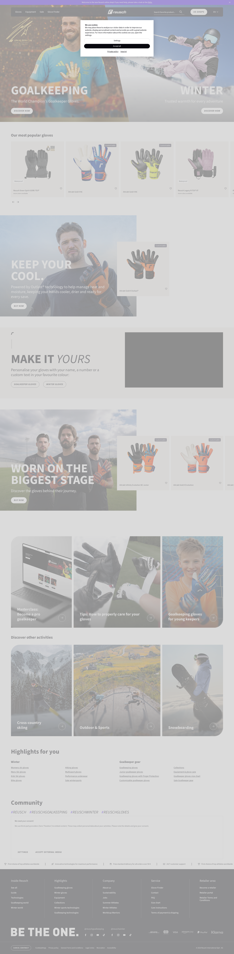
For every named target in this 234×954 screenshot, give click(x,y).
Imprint (124, 51)
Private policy (112, 51)
